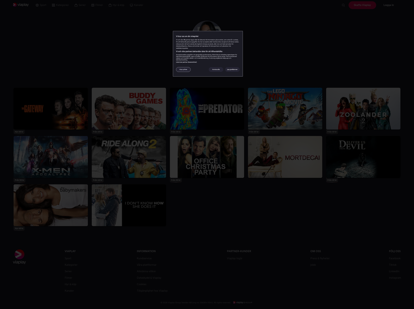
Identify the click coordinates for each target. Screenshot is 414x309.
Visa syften (183, 69)
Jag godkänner (232, 69)
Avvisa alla (216, 69)
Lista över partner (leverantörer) (186, 62)
